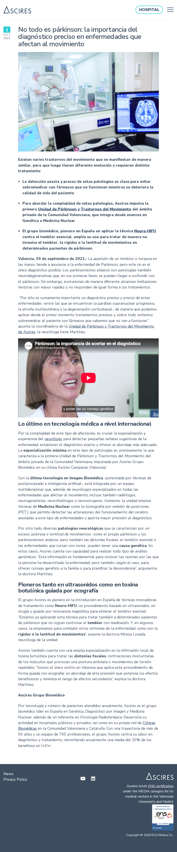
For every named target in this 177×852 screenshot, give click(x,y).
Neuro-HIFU (145, 231)
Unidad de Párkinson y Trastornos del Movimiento (84, 209)
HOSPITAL (149, 9)
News (8, 773)
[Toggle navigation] (169, 10)
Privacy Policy (15, 779)
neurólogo (53, 438)
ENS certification (161, 786)
